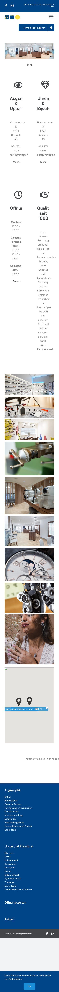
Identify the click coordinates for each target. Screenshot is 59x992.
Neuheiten (10, 867)
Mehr (16, 162)
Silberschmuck (12, 875)
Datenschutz (27, 934)
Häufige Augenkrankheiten (18, 808)
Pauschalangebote (14, 822)
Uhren (8, 856)
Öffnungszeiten (15, 902)
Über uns (9, 853)
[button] (29, 701)
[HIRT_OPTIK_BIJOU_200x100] (12, 14)
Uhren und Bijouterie (19, 846)
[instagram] (12, 5)
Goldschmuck (11, 860)
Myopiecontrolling (14, 815)
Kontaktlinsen (12, 811)
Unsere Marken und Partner (18, 826)
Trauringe (9, 882)
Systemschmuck (13, 878)
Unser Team (10, 830)
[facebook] (6, 5)
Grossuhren (10, 864)
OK (29, 986)
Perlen (8, 871)
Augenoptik (13, 790)
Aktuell (10, 919)
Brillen (8, 797)
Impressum (17, 934)
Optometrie (10, 819)
